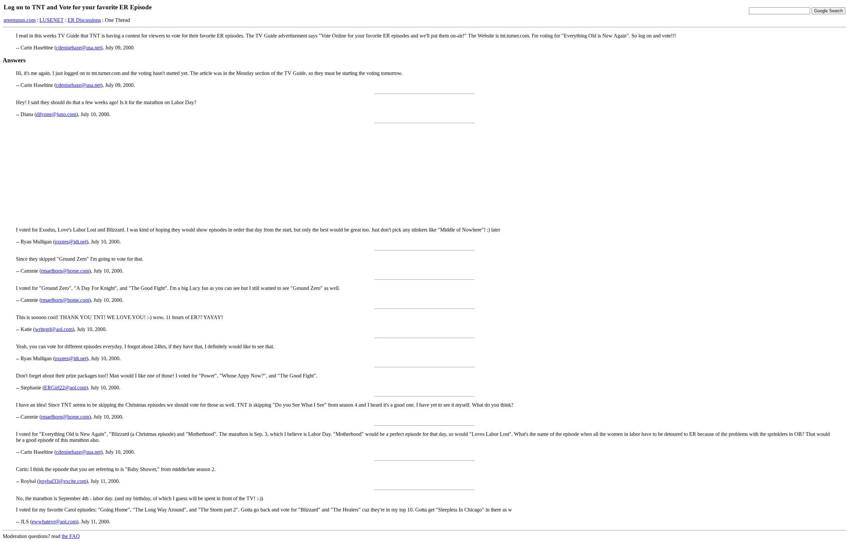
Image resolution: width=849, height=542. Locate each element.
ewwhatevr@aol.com (54, 521)
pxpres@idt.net (71, 241)
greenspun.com (19, 20)
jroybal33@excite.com (62, 481)
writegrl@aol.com (54, 329)
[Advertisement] (424, 175)
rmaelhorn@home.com (65, 271)
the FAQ (71, 536)
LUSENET (51, 20)
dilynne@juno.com (56, 114)
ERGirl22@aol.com (65, 387)
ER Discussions (84, 20)
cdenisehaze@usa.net (78, 47)
